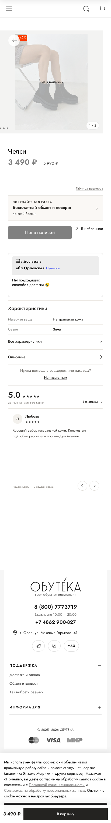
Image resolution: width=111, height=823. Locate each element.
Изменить (53, 268)
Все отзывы (93, 402)
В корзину (65, 814)
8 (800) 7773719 (55, 607)
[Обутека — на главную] (55, 587)
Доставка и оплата (24, 674)
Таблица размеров (89, 189)
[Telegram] (38, 646)
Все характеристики (25, 341)
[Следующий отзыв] (94, 486)
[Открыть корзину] (102, 9)
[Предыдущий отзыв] (82, 486)
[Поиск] (86, 9)
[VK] (54, 646)
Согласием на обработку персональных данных (44, 790)
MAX (71, 645)
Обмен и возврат (23, 683)
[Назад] (14, 40)
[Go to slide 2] (4, 128)
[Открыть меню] (9, 9)
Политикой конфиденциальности (57, 784)
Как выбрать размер (26, 692)
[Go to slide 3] (7, 128)
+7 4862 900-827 (55, 622)
